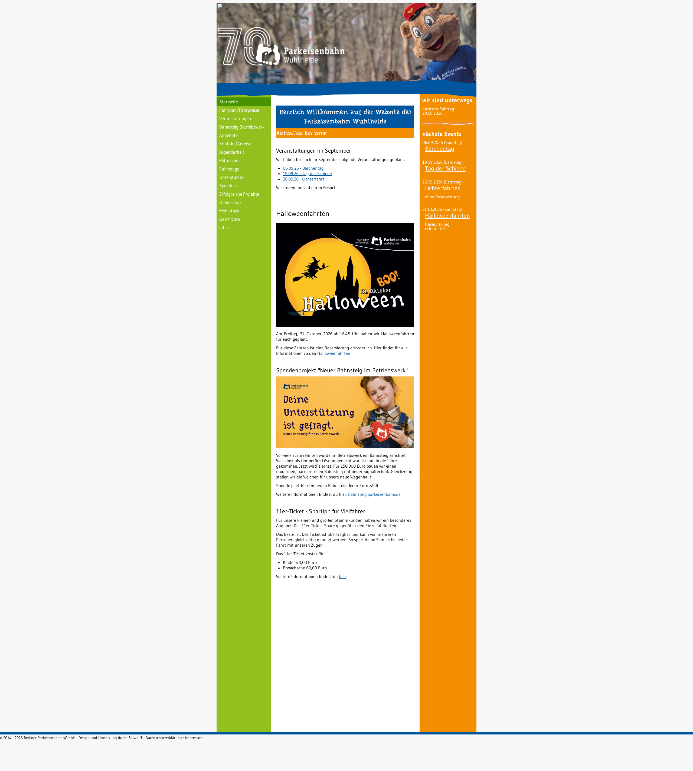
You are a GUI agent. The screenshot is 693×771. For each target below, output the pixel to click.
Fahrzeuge (229, 169)
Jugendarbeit (231, 152)
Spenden (227, 185)
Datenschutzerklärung (164, 737)
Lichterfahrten (443, 188)
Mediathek (229, 211)
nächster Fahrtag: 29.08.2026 (438, 111)
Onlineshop (230, 202)
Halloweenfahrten (333, 353)
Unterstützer (231, 177)
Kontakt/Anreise (235, 143)
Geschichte (229, 219)
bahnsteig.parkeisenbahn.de (374, 494)
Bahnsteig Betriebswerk (242, 127)
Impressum (194, 737)
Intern (225, 227)
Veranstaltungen (235, 118)
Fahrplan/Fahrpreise (239, 110)
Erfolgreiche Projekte (239, 194)
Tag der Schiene (445, 168)
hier (342, 576)
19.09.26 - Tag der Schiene (307, 173)
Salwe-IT (135, 737)
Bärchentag (439, 148)
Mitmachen (230, 160)
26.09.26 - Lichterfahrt (303, 179)
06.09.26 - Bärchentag (303, 168)
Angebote (228, 135)
